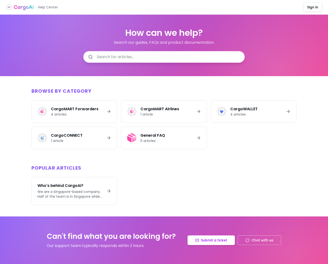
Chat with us (262, 240)
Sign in (312, 7)
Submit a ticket (214, 240)
